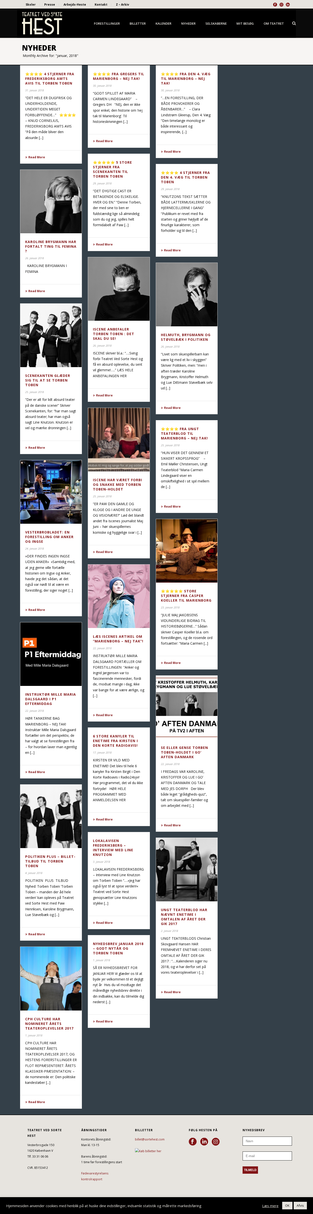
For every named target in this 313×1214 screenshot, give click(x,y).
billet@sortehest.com (150, 1139)
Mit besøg (245, 23)
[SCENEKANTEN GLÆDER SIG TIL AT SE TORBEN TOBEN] (51, 335)
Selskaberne (216, 23)
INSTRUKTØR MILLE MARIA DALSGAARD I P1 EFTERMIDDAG (50, 699)
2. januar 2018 (169, 931)
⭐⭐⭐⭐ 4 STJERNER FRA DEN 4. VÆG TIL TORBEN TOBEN (185, 177)
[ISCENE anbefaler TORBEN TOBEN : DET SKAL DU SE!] (118, 289)
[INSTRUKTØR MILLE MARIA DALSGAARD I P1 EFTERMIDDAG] (51, 654)
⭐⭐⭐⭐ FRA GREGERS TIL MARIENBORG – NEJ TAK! (118, 76)
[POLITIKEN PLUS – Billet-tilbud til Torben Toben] (51, 816)
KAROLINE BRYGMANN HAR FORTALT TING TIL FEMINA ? (51, 246)
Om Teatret (274, 23)
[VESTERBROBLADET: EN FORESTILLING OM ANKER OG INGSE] (51, 492)
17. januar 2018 (102, 752)
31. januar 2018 (34, 90)
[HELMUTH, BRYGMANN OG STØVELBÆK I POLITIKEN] (186, 294)
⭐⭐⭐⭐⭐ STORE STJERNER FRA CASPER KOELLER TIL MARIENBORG (186, 596)
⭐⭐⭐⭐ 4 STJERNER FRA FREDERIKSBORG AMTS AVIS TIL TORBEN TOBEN (49, 78)
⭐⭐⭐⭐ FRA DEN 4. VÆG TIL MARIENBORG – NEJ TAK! (186, 78)
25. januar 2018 (34, 392)
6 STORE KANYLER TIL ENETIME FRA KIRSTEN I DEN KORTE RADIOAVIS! (115, 741)
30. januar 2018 (102, 85)
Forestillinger (107, 23)
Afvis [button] (300, 1205)
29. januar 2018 (102, 183)
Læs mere (270, 1205)
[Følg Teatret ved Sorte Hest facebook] (193, 1142)
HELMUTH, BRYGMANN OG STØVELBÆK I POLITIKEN (186, 337)
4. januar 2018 (33, 873)
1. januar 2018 (101, 960)
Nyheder (188, 23)
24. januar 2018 (34, 548)
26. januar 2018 (34, 258)
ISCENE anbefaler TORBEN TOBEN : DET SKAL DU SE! (113, 334)
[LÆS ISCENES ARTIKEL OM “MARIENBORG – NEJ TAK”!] (118, 596)
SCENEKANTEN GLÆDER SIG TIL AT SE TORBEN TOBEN (47, 380)
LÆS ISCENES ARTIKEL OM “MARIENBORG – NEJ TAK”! (118, 638)
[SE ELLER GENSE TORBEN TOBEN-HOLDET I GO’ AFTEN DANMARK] (186, 707)
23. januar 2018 (170, 607)
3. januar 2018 (101, 861)
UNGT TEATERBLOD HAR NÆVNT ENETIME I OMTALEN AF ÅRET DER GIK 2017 (184, 916)
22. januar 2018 (102, 648)
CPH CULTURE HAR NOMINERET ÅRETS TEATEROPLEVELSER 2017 (49, 1024)
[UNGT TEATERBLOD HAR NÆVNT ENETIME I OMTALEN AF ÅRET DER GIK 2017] (186, 869)
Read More (36, 157)
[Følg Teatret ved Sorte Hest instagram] (216, 1142)
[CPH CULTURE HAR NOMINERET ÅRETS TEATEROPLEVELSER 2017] (51, 978)
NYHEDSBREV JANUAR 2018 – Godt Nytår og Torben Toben (118, 948)
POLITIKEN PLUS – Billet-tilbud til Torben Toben (50, 861)
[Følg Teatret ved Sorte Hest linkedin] (204, 1142)
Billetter (138, 23)
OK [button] (287, 1205)
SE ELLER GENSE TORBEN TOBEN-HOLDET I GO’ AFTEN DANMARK (184, 752)
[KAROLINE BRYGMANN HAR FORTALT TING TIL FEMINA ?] (51, 201)
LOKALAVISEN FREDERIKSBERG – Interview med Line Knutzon (113, 847)
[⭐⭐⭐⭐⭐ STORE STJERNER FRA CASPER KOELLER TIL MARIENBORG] (186, 551)
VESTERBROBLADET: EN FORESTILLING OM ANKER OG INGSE (49, 537)
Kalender (163, 23)
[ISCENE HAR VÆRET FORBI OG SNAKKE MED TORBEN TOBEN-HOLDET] (118, 439)
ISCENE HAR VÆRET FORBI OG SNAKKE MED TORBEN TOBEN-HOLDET (117, 484)
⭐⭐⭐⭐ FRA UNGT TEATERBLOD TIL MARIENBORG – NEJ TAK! (184, 433)
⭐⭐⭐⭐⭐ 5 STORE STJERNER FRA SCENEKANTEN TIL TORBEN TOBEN (112, 169)
